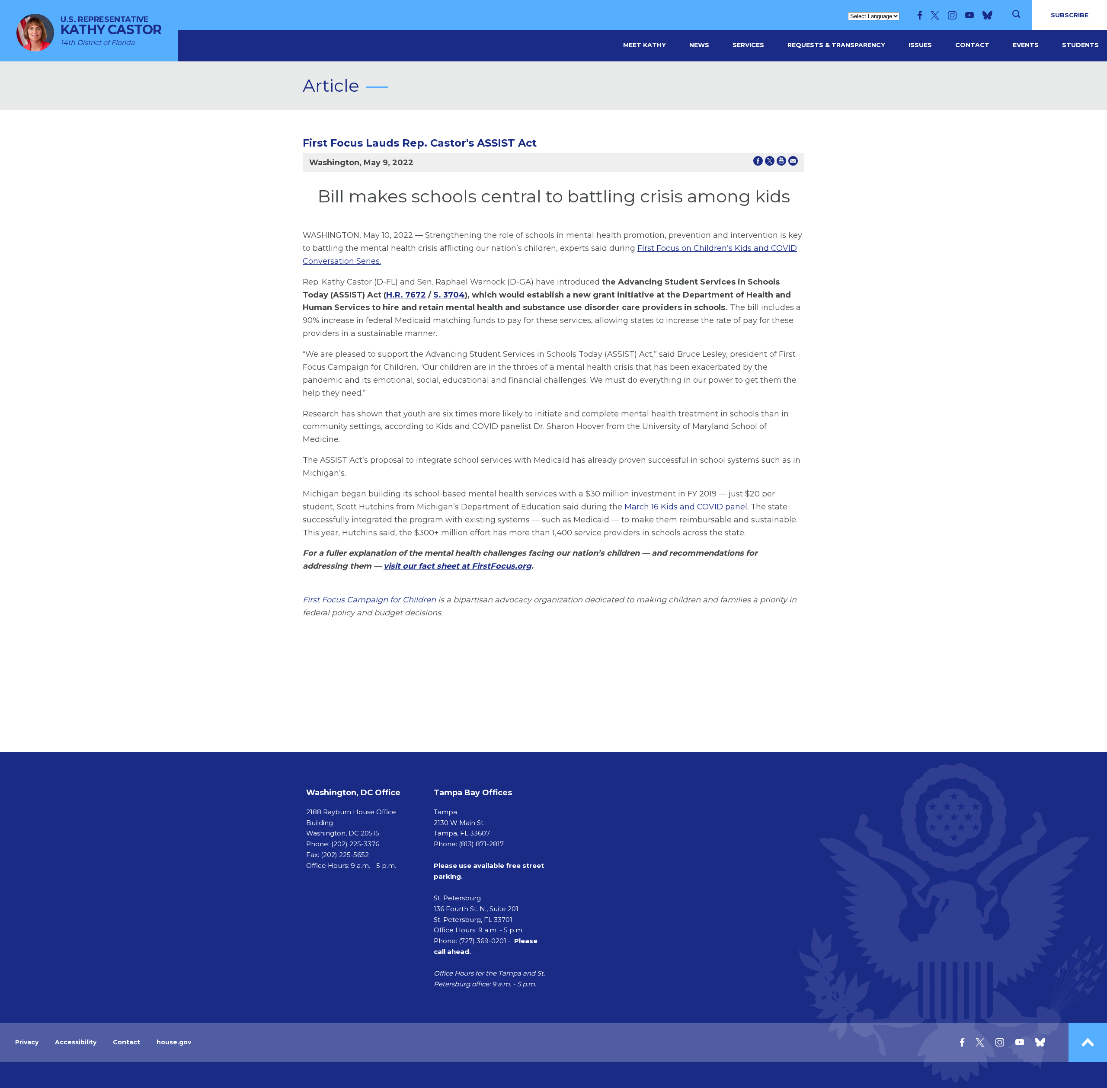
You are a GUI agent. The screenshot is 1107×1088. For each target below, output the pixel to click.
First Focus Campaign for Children (369, 600)
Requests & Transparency (836, 45)
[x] (935, 15)
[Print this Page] (781, 162)
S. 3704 (449, 295)
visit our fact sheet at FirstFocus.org (457, 566)
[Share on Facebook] (758, 162)
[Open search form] (1016, 15)
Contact (972, 45)
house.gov (174, 1042)
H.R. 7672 (406, 295)
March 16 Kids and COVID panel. (686, 507)
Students (1080, 45)
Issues (920, 45)
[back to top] (1088, 1042)
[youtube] (969, 15)
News (699, 45)
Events (1026, 45)
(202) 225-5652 (345, 855)
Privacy (26, 1042)
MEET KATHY (644, 45)
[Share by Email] (793, 162)
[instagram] (952, 15)
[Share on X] (769, 162)
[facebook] (920, 15)
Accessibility (75, 1042)
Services (748, 45)
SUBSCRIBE (1069, 15)
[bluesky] (987, 15)
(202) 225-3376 (355, 844)
